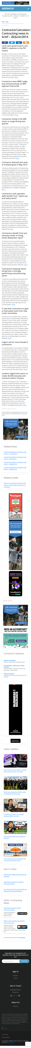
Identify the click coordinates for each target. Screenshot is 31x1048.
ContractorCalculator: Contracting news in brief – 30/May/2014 (15, 463)
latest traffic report (8, 1017)
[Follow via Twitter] (11, 995)
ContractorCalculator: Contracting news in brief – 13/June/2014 (15, 453)
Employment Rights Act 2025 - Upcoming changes (12, 909)
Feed (6, 1028)
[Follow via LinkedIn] (14, 995)
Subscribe (24, 961)
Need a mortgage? (9, 673)
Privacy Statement (6, 1037)
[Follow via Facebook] (16, 995)
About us (15, 1006)
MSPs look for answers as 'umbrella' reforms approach (14, 922)
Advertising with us (15, 989)
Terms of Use (5, 1034)
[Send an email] (19, 995)
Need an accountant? (10, 660)
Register (15, 975)
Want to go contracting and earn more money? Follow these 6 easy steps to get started (15, 485)
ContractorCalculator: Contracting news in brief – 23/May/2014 (15, 468)
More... (17, 77)
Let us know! (22, 937)
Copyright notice (10, 1042)
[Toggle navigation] (28, 8)
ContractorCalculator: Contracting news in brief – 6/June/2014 (15, 458)
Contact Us (15, 992)
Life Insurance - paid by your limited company (14, 666)
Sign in (15, 978)
